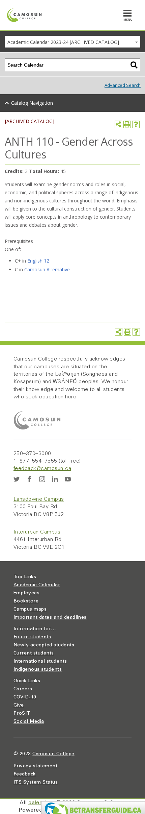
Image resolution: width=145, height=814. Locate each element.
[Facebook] (29, 479)
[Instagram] (42, 479)
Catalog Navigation (32, 103)
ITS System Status (35, 782)
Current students (33, 653)
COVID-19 (24, 697)
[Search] (134, 65)
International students (40, 661)
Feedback (24, 774)
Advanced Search (123, 85)
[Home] (24, 15)
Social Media (28, 721)
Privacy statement (35, 766)
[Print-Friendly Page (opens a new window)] (127, 124)
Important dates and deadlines (50, 617)
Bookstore (25, 601)
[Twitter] (16, 479)
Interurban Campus (36, 532)
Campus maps (30, 609)
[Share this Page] (118, 124)
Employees (26, 593)
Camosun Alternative (47, 269)
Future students (32, 637)
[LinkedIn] (55, 479)
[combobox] (72, 42)
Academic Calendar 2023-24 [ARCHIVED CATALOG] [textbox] (63, 42)
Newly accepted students (43, 645)
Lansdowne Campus (38, 499)
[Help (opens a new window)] (136, 124)
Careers (22, 689)
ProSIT (21, 713)
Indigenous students (37, 669)
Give (18, 705)
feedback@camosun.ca (42, 468)
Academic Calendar (36, 585)
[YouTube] (67, 479)
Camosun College (53, 754)
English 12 (38, 260)
